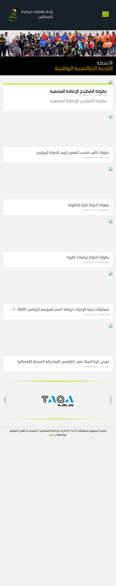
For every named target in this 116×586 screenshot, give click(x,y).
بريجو (52, 434)
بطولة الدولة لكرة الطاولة (88, 205)
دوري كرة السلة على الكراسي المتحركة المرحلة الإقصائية (63, 361)
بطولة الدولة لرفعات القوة (88, 257)
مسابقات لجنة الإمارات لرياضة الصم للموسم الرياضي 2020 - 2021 (59, 309)
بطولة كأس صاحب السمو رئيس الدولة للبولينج (72, 152)
